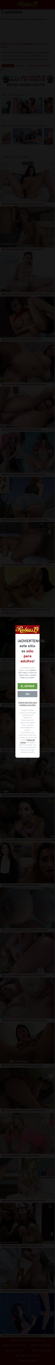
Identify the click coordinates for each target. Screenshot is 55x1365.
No (27, 694)
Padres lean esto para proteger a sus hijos (27, 703)
